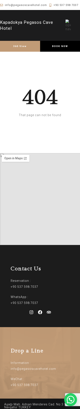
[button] (70, 399)
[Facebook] (40, 312)
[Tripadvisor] (49, 312)
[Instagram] (31, 312)
